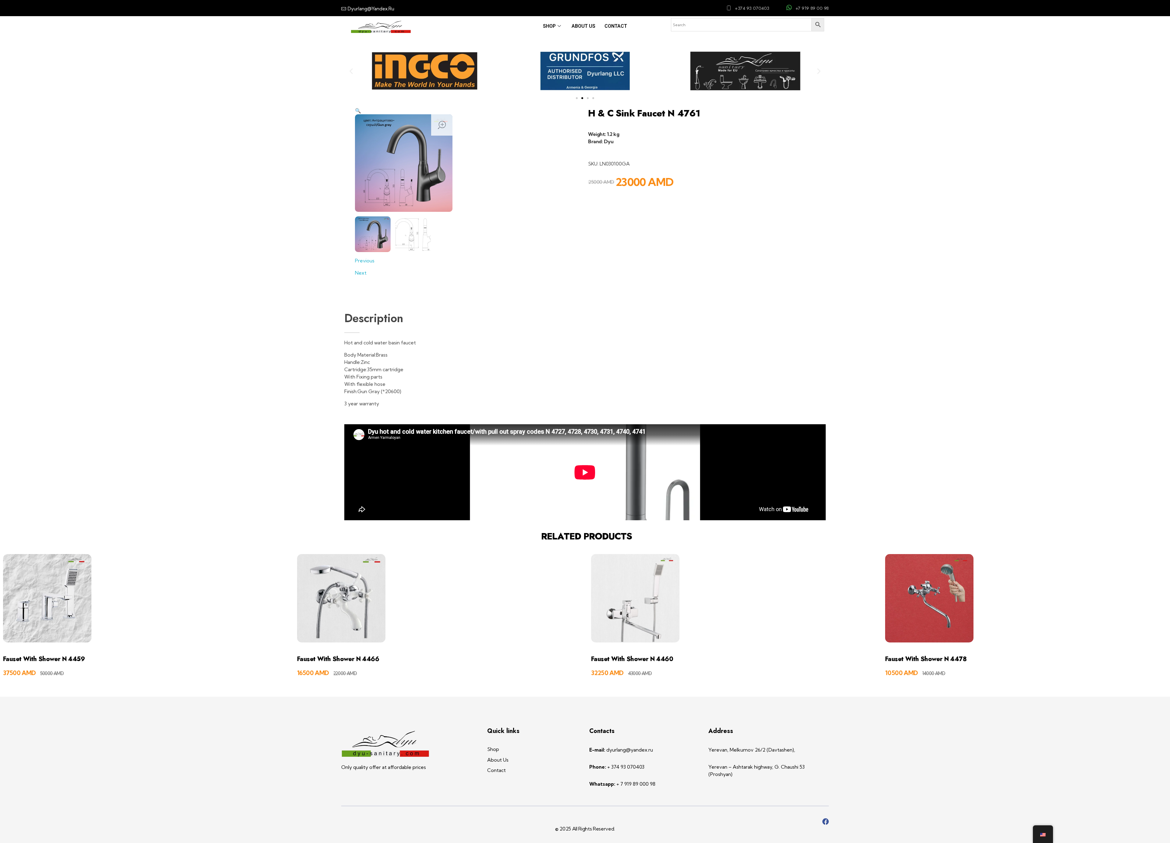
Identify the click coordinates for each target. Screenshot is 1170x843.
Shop (549, 26)
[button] (351, 71)
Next (361, 273)
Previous (364, 261)
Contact (615, 26)
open (441, 125)
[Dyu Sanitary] (385, 743)
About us (583, 26)
